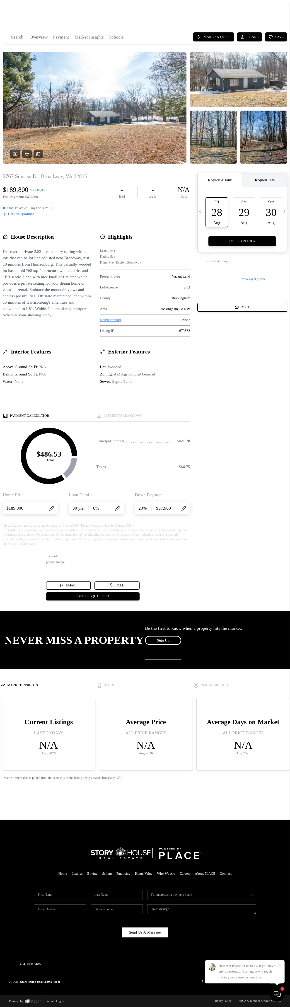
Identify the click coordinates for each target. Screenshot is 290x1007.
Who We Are (166, 873)
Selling (107, 873)
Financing (123, 873)
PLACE (66, 981)
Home (62, 873)
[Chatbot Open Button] (277, 994)
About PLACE (205, 873)
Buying (92, 873)
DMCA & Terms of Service (253, 1000)
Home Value (143, 873)
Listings (77, 873)
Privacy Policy (223, 1000)
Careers (185, 873)
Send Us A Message (145, 932)
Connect (226, 873)
